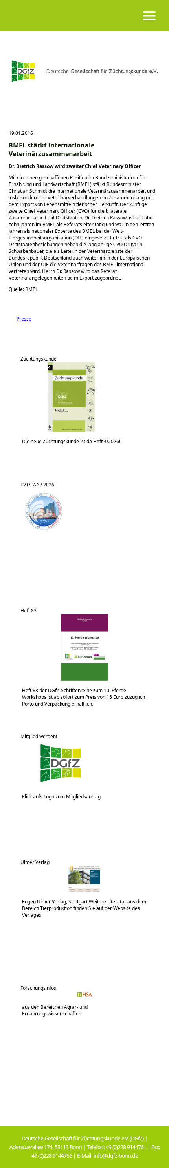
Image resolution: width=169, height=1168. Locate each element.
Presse (20, 318)
